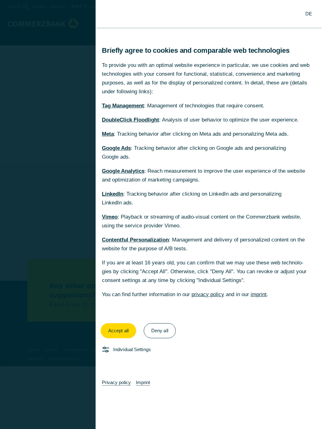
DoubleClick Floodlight (130, 120)
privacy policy (208, 294)
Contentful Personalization (135, 240)
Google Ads (116, 148)
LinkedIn (112, 194)
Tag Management (123, 106)
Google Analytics (123, 171)
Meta (108, 134)
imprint (259, 294)
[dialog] (161, 214)
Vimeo (110, 217)
